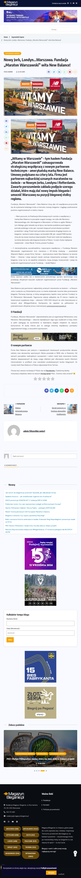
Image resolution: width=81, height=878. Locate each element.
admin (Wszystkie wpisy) (34, 431)
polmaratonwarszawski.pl (56, 306)
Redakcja (46, 800)
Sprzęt (12, 847)
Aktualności (30, 829)
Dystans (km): (12, 619)
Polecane (30, 841)
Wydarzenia (31, 854)
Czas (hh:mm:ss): (13, 628)
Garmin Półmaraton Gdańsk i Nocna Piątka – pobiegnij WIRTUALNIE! (30, 508)
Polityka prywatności (51, 809)
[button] (34, 770)
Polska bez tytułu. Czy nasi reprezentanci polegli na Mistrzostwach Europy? (33, 504)
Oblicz (10, 640)
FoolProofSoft (59, 874)
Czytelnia (12, 835)
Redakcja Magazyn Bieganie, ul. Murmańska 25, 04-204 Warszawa (21, 806)
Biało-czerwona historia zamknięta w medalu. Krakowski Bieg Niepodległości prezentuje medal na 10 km (40, 520)
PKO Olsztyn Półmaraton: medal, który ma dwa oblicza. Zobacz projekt (31, 526)
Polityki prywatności (49, 868)
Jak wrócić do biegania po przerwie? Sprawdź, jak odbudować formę (30, 493)
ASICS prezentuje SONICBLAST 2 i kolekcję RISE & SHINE (26, 500)
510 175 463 (10, 812)
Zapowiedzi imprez (17, 37)
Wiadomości (12, 853)
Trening (30, 847)
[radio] (35, 379)
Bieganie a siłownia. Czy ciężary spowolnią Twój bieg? (25, 516)
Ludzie (12, 841)
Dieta (30, 835)
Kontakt (46, 805)
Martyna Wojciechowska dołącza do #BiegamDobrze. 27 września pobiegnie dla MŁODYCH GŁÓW (38, 530)
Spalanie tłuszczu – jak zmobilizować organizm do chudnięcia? (28, 496)
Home (6, 37)
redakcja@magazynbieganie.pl (17, 816)
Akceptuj (51, 873)
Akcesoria (12, 829)
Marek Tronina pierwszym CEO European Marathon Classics (27, 512)
